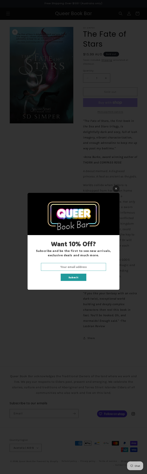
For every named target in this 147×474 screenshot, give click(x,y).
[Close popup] (116, 188)
